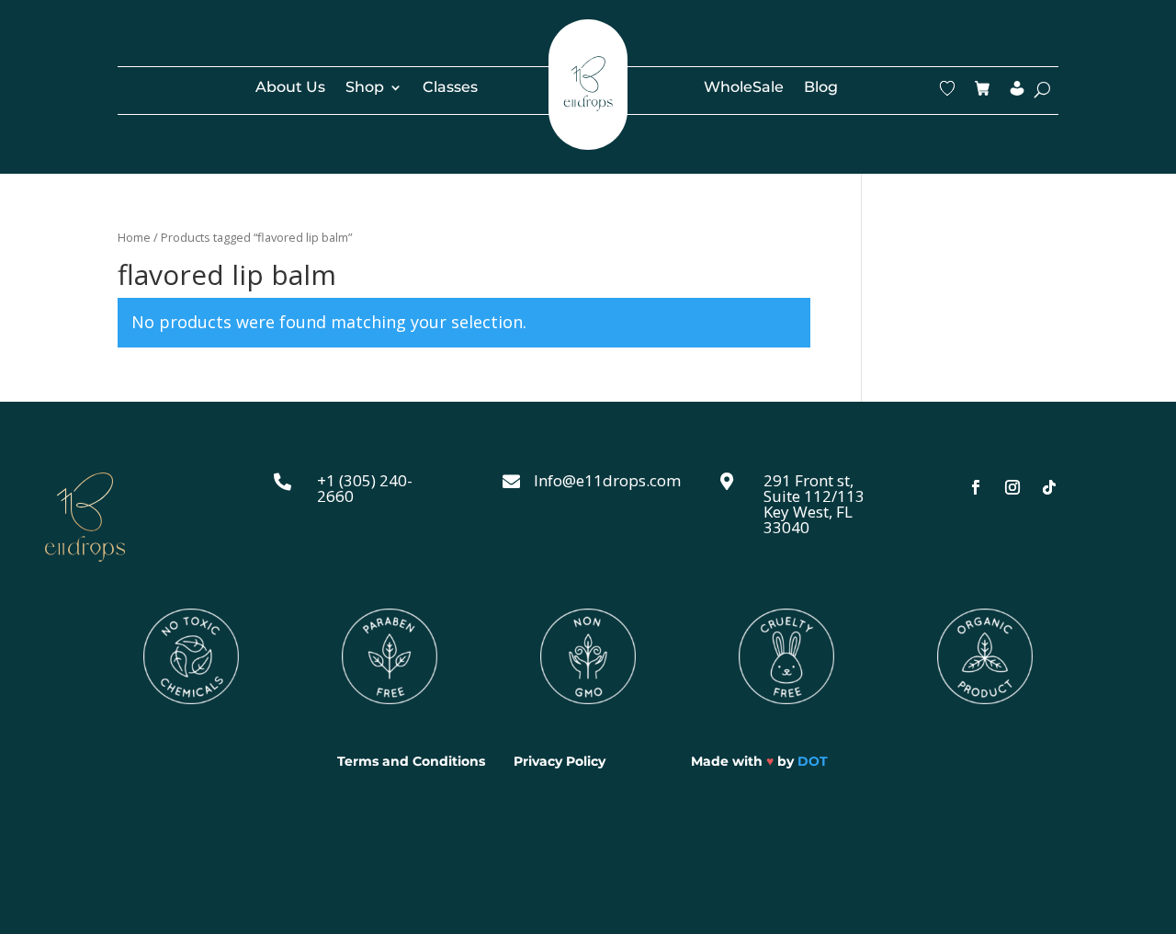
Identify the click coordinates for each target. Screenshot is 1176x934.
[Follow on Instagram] (1012, 487)
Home (134, 237)
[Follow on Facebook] (975, 487)
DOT (812, 761)
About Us (290, 88)
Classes (450, 88)
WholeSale (744, 88)
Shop (364, 88)
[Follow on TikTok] (1049, 487)
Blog (821, 88)
